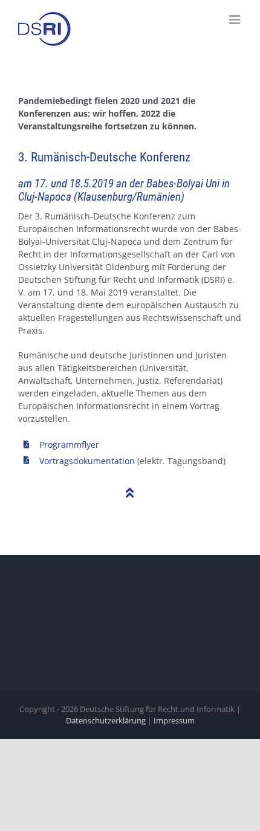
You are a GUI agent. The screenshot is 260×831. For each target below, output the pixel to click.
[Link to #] (130, 493)
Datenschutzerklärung (106, 720)
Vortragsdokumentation (87, 461)
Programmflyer (69, 444)
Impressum (174, 720)
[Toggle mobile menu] (235, 19)
